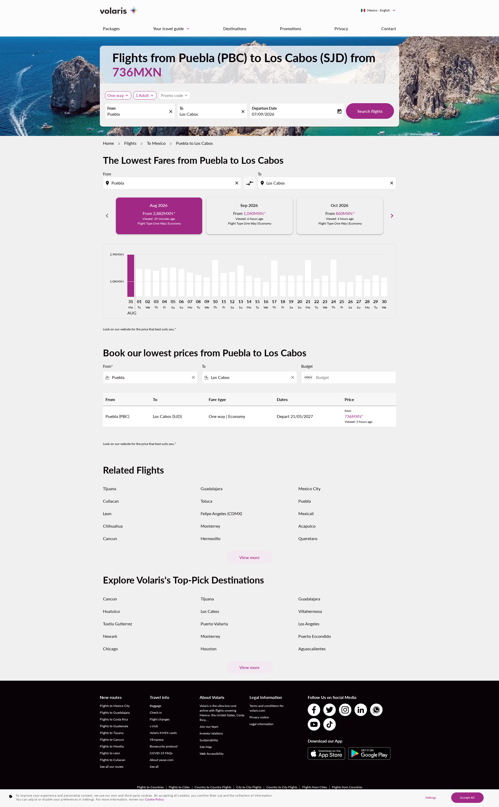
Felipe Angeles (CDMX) (221, 513)
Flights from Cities (314, 787)
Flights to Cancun (112, 740)
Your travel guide (172, 28)
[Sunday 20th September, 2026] (299, 286)
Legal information (261, 724)
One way (115, 95)
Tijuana (109, 488)
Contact (388, 28)
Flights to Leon (110, 753)
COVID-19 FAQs (161, 753)
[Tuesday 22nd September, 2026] (316, 287)
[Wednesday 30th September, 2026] (384, 287)
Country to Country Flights (213, 787)
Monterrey (210, 525)
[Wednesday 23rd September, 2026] (324, 286)
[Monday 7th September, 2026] (189, 284)
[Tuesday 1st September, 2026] (139, 283)
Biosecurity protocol (164, 746)
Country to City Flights (281, 787)
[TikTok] (329, 724)
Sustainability (209, 740)
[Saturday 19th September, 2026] (291, 286)
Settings (430, 797)
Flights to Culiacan (112, 760)
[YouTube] (314, 724)
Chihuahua (113, 525)
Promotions (290, 28)
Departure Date (264, 108)
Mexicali (306, 513)
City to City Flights (248, 787)
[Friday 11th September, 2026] (223, 285)
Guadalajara (211, 488)
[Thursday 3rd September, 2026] (156, 283)
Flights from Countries (347, 787)
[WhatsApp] (376, 710)
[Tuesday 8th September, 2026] (198, 285)
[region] (249, 798)
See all (154, 767)
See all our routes (111, 767)
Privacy (341, 28)
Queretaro (307, 538)
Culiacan (111, 500)
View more (249, 557)
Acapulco (307, 525)
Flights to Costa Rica (114, 719)
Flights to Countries (150, 787)
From (111, 108)
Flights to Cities (179, 787)
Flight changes (159, 719)
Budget (307, 366)
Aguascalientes (312, 648)
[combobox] (137, 114)
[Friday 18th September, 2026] (282, 286)
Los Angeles (308, 623)
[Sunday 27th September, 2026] (358, 286)
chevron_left (107, 216)
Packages (111, 28)
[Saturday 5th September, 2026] (172, 282)
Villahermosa (310, 611)
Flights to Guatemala (114, 726)
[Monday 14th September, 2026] (249, 286)
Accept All (467, 797)
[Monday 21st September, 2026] (308, 278)
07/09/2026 (263, 113)
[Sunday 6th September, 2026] (181, 282)
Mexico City (309, 488)
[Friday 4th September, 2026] (164, 282)
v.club (154, 726)
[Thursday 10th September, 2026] (215, 278)
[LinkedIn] (360, 710)
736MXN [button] (137, 72)
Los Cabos (210, 611)
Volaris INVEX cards (163, 733)
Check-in (156, 712)
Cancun (110, 538)
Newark (110, 636)
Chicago (110, 648)
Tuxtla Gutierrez (117, 623)
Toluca (206, 500)
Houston (208, 648)
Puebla (304, 500)
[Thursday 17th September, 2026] (274, 278)
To (181, 108)
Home (108, 143)
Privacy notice (259, 717)
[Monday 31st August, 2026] (130, 275)
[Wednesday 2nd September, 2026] (147, 283)
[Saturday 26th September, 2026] (350, 289)
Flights (130, 143)
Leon (107, 513)
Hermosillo (210, 538)
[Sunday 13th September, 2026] (240, 281)
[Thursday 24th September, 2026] (333, 278)
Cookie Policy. (155, 799)
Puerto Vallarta (214, 623)
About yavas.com (161, 760)
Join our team (209, 727)
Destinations (234, 28)
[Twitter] (329, 710)
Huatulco (111, 611)
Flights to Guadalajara (115, 712)
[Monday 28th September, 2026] (367, 288)
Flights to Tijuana (111, 733)
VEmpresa (156, 740)
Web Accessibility (212, 754)
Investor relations (211, 733)
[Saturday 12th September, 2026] (232, 284)
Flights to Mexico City (115, 706)
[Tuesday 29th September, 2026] (375, 286)
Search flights (370, 111)
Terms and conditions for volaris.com (267, 708)
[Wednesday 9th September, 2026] (206, 287)
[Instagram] (345, 710)
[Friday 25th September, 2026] (341, 289)
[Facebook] (314, 710)
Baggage (155, 706)
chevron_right (392, 216)
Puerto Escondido (314, 636)
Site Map (206, 747)
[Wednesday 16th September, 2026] (265, 289)
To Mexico (156, 143)
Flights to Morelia (112, 746)
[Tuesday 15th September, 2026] (257, 287)
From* (108, 366)
